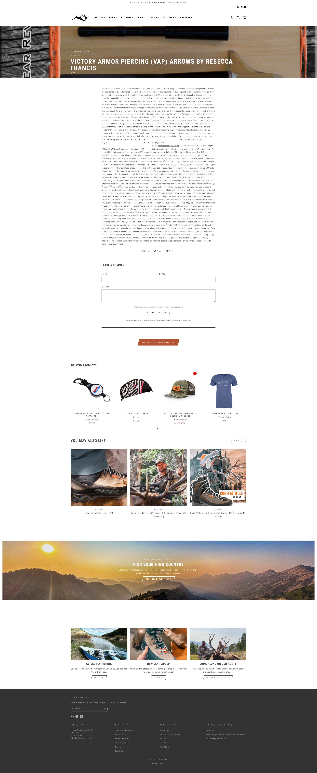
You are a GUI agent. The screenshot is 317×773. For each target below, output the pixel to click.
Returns (118, 747)
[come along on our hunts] (218, 644)
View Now (158, 678)
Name (104, 274)
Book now (99, 678)
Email (162, 274)
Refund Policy (165, 747)
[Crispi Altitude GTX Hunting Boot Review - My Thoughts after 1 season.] (218, 477)
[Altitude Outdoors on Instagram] (72, 716)
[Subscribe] (106, 708)
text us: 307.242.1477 (158, 579)
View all (238, 441)
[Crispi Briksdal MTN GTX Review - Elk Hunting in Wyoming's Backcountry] (158, 477)
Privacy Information (122, 739)
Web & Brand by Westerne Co (215, 739)
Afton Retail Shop (121, 734)
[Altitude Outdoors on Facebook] (76, 716)
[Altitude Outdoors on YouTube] (81, 716)
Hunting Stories (82, 51)
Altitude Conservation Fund (170, 734)
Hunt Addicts (209, 730)
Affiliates (163, 743)
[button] (157, 428)
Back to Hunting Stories (160, 342)
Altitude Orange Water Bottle (180, 414)
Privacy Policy (167, 320)
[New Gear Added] (158, 644)
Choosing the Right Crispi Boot (99, 512)
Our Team (163, 739)
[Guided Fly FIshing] (99, 644)
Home (73, 51)
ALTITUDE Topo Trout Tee (136, 414)
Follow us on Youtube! (218, 678)
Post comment (159, 313)
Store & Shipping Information (125, 730)
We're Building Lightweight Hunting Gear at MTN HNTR (224, 734)
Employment (164, 730)
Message (106, 287)
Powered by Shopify (158, 763)
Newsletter (119, 751)
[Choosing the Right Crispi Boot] (99, 477)
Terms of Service (182, 320)
